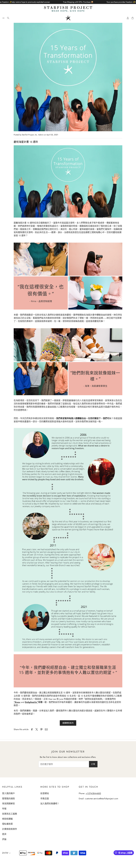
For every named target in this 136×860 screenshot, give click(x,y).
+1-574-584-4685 (93, 793)
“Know (17, 702)
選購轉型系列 (68, 723)
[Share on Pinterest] (41, 729)
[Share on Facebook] (32, 729)
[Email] (46, 729)
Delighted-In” (31, 702)
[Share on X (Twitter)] (36, 729)
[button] (3, 18)
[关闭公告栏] (133, 2)
